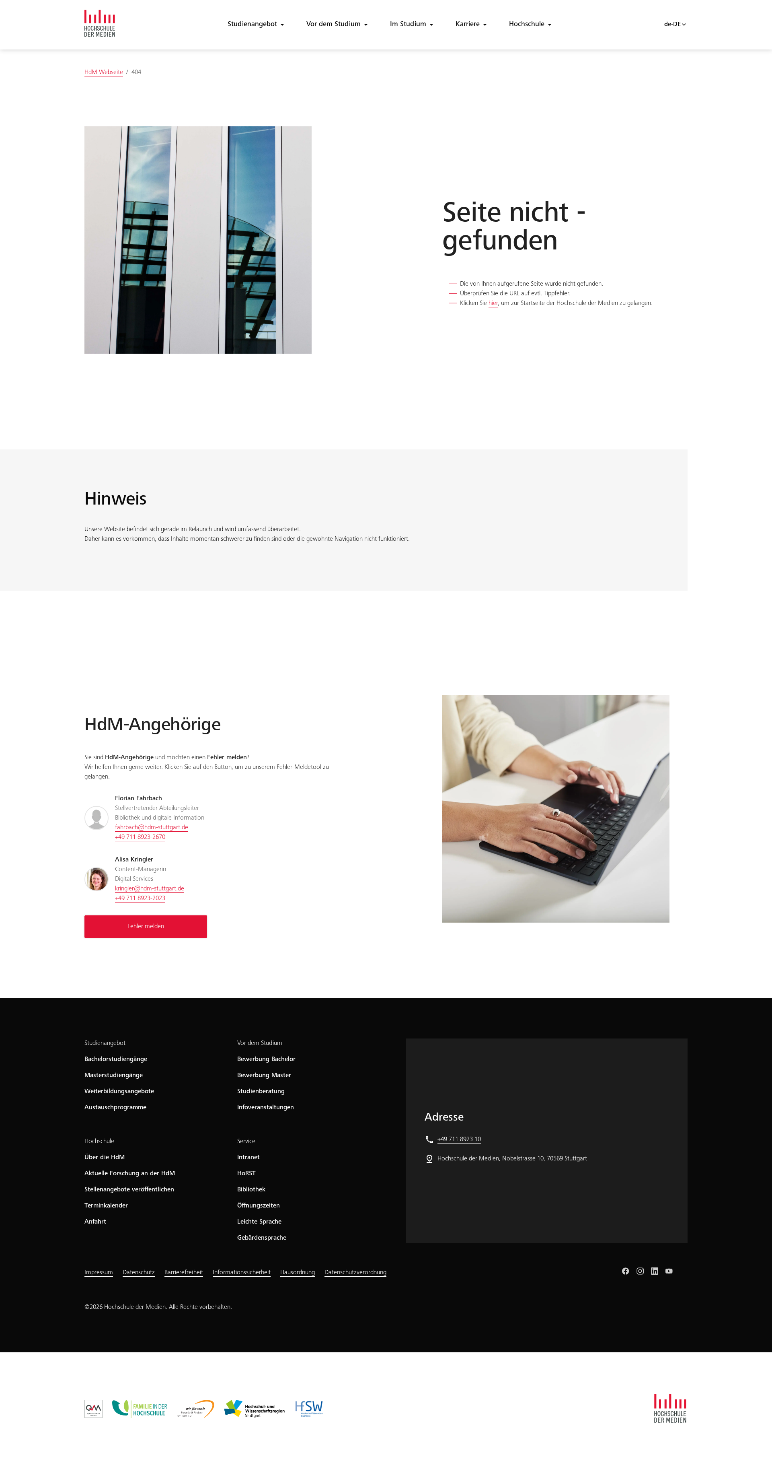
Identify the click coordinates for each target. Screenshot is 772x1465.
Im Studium (408, 24)
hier (493, 303)
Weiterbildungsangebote (119, 1091)
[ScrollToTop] (754, 1447)
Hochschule (526, 24)
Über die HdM (104, 1157)
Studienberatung (261, 1091)
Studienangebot (252, 24)
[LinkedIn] (655, 1271)
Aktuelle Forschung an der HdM (129, 1173)
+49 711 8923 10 (459, 1139)
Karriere (468, 24)
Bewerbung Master (264, 1075)
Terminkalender (106, 1206)
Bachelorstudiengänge (115, 1059)
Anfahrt (95, 1222)
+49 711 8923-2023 (140, 898)
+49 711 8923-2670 (140, 837)
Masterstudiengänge (113, 1075)
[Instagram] (640, 1271)
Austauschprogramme (115, 1107)
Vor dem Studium (333, 24)
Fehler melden (145, 926)
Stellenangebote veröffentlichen (129, 1190)
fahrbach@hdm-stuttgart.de (151, 827)
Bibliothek (251, 1190)
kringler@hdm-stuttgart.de (149, 889)
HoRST (246, 1173)
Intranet (248, 1157)
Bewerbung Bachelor (266, 1059)
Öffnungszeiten (258, 1206)
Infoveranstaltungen (265, 1107)
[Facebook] (626, 1271)
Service (246, 1141)
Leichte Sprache (259, 1222)
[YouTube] (669, 1271)
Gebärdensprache (261, 1238)
